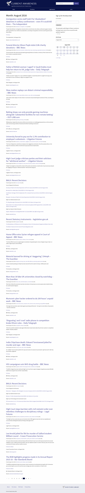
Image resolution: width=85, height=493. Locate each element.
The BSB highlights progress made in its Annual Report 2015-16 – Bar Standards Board (29, 458)
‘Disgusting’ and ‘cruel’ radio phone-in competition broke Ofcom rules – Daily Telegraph (27, 321)
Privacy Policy (27, 487)
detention (18, 26)
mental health (23, 438)
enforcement (25, 72)
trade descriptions (24, 281)
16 (26, 478)
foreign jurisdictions (39, 72)
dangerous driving (19, 261)
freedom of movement (48, 72)
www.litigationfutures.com (15, 153)
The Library (32, 9)
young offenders (43, 303)
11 (14, 478)
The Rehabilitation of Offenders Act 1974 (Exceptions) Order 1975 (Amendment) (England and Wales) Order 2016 (29, 224)
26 (70, 53)
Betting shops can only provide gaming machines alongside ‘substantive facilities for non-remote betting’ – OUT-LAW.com (29, 115)
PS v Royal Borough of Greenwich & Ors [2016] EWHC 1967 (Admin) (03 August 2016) (23, 202)
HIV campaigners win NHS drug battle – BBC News (27, 364)
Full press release (9, 446)
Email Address (58, 18)
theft (46, 50)
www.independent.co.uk (15, 40)
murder (17, 347)
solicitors (33, 163)
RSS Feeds (20, 487)
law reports (18, 182)
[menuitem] (14, 9)
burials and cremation (20, 50)
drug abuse (18, 438)
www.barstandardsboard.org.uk (16, 473)
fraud (29, 50)
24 (64, 53)
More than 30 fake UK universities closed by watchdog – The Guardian (29, 278)
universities (41, 141)
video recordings (34, 95)
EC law (27, 239)
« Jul (57, 57)
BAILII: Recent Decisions (16, 180)
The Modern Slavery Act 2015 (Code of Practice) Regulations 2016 (19, 226)
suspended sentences (41, 50)
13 (19, 478)
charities (26, 50)
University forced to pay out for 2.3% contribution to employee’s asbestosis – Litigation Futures (28, 137)
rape (22, 347)
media (22, 325)
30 (60, 55)
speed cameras (40, 261)
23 (60, 53)
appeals (17, 239)
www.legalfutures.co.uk (14, 428)
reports (27, 462)
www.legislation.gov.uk (14, 229)
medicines (33, 366)
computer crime (26, 303)
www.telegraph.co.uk (14, 85)
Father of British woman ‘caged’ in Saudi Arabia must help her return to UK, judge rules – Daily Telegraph (28, 68)
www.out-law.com (13, 131)
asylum (20, 239)
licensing (21, 119)
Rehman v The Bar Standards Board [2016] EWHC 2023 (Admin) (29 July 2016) (22, 396)
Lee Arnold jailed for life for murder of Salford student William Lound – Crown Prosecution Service (29, 434)
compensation (22, 141)
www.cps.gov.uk (13, 452)
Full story (8, 34)
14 (21, 478)
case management (19, 163)
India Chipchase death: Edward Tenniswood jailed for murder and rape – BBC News (29, 343)
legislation (18, 221)
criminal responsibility (20, 95)
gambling (18, 119)
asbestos (17, 141)
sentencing (35, 50)
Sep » (59, 57)
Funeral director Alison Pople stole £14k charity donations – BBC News (26, 46)
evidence (26, 95)
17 (28, 478)
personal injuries (35, 141)
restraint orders (34, 416)
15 (57, 52)
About (14, 9)
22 (57, 53)
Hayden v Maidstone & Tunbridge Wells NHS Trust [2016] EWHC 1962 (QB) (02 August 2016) (24, 211)
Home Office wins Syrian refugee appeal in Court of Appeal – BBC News (28, 235)
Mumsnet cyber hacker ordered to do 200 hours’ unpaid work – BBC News (29, 299)
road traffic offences (29, 261)
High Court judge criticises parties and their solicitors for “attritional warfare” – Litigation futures (28, 159)
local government (27, 366)
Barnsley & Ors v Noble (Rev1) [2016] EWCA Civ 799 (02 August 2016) (20, 190)
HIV (23, 366)
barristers (18, 416)
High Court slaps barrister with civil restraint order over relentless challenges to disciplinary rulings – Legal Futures (29, 411)
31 (64, 55)
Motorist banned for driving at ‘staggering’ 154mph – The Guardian (28, 257)
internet (31, 303)
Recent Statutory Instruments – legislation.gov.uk (27, 219)
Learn (71, 9)
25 (67, 53)
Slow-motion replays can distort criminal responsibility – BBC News (29, 91)
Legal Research (52, 9)
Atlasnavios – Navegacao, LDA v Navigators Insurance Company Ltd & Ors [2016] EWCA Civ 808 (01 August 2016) (29, 391)
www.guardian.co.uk (14, 271)
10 (64, 50)
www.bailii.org (12, 214)
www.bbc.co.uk (13, 62)
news (26, 26)
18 (67, 52)
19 (70, 52)
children (24, 239)
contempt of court (19, 72)
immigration (22, 26)
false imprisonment (32, 72)
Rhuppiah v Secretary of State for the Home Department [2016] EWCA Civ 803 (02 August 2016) (25, 197)
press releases (32, 438)
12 (16, 478)
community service (19, 303)
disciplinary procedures (24, 416)
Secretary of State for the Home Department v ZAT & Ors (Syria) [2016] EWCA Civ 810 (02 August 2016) (27, 187)
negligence (27, 141)
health (21, 366)
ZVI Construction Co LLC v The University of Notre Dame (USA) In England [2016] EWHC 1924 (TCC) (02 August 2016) (30, 401)
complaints (18, 325)
